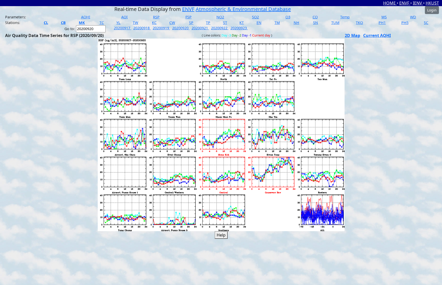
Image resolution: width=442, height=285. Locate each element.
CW (172, 22)
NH (296, 22)
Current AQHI (377, 35)
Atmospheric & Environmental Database (243, 9)
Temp (345, 17)
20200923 (239, 28)
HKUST (432, 3)
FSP (188, 17)
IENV (418, 3)
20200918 (142, 28)
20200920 (181, 28)
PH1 (382, 22)
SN (315, 22)
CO (315, 17)
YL (118, 22)
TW (135, 22)
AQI (124, 17)
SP (191, 22)
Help (221, 235)
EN (259, 22)
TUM (335, 22)
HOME (390, 3)
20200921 (200, 28)
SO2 (255, 17)
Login (432, 10)
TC (102, 22)
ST (225, 22)
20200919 (161, 28)
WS (384, 17)
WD (413, 17)
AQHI (85, 17)
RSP (156, 17)
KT (241, 22)
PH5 (404, 22)
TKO (359, 22)
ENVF (404, 3)
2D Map (352, 35)
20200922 (219, 28)
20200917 (122, 28)
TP (208, 22)
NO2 (220, 17)
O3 (287, 17)
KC (154, 22)
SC (426, 22)
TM (277, 22)
